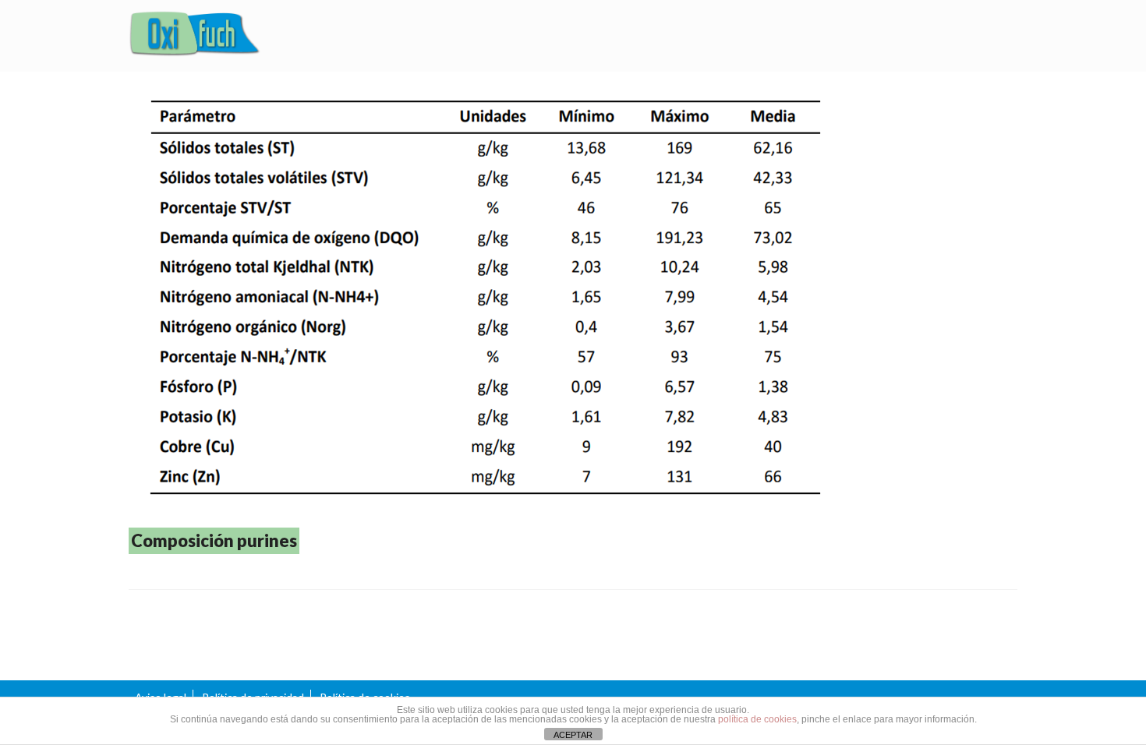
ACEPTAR (573, 735)
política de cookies (757, 719)
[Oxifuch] (195, 36)
